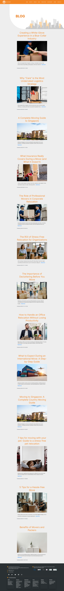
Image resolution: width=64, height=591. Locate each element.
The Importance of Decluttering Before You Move (32, 276)
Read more (44, 64)
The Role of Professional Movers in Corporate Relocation (32, 198)
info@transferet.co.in (11, 570)
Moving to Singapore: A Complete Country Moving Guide (32, 399)
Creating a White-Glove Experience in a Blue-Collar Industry (32, 35)
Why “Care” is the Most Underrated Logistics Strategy (32, 81)
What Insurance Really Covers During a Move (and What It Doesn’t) (32, 159)
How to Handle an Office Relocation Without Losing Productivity (32, 317)
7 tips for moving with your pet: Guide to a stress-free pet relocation (32, 440)
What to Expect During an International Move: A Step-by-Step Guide (32, 358)
